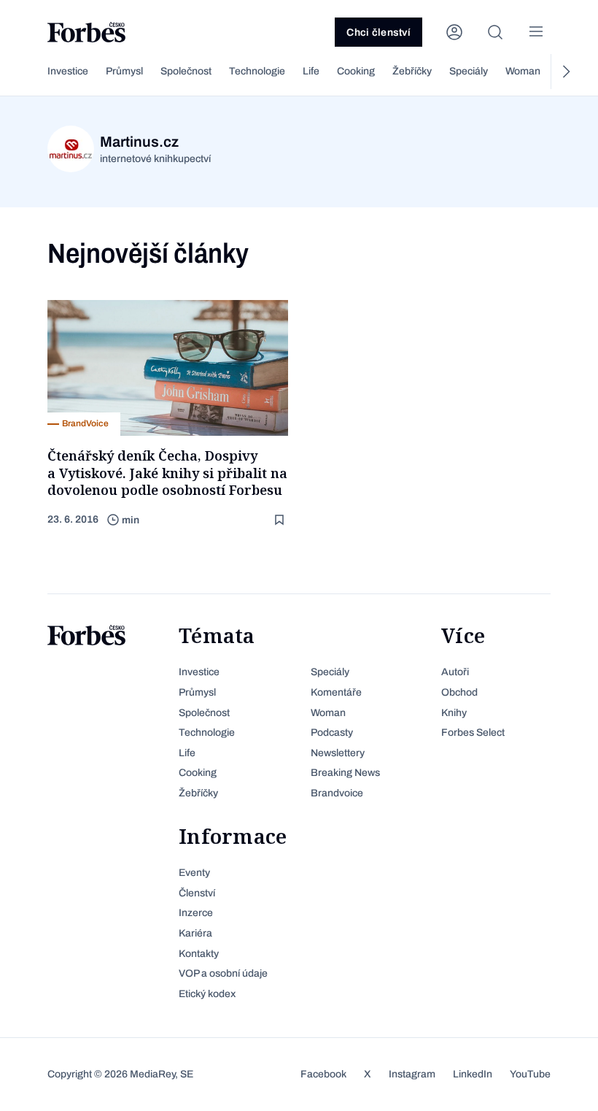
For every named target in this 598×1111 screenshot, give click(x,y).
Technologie (257, 71)
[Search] (495, 32)
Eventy (194, 872)
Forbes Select (473, 732)
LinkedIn (472, 1074)
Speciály (468, 71)
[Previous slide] (32, 71)
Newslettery (338, 752)
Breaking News (345, 772)
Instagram (412, 1074)
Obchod (459, 692)
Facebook (323, 1074)
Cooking (356, 71)
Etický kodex (207, 993)
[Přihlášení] (454, 32)
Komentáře (336, 692)
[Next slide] (565, 71)
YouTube (530, 1074)
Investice (67, 71)
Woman (522, 71)
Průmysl (124, 71)
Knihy (454, 712)
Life (311, 71)
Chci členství (378, 32)
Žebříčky (412, 71)
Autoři (455, 671)
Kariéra (195, 933)
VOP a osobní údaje (223, 973)
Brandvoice (337, 793)
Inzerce (196, 912)
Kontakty (199, 953)
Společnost (185, 71)
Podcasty (332, 732)
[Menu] (536, 32)
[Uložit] (280, 520)
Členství (197, 893)
